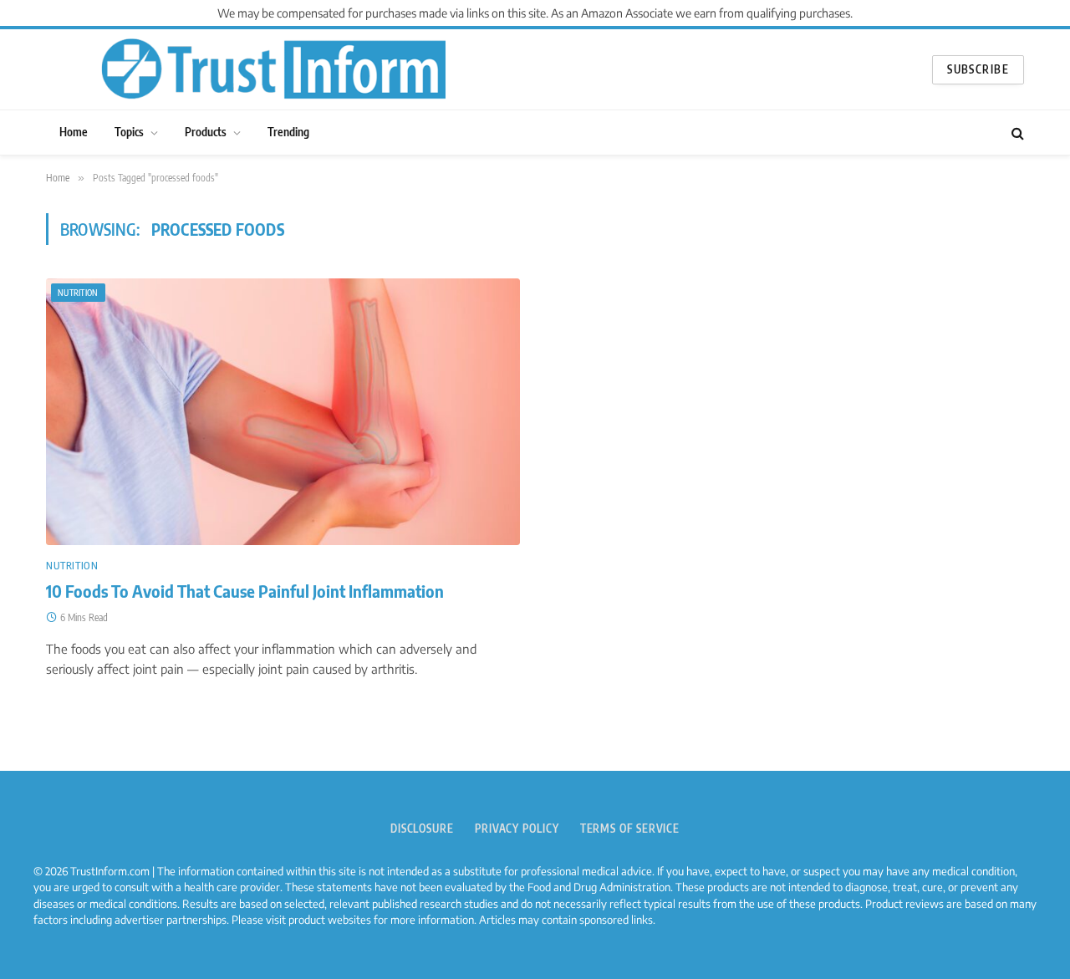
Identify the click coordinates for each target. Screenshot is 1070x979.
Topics (129, 132)
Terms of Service (630, 828)
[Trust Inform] (273, 69)
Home (73, 132)
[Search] (1016, 132)
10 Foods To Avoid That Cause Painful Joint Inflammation (245, 591)
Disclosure (422, 828)
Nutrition (78, 293)
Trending (288, 132)
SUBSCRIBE (978, 69)
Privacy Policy (517, 828)
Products (206, 132)
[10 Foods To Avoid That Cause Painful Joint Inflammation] (283, 411)
